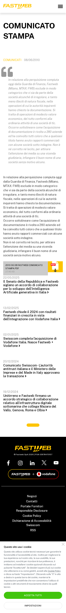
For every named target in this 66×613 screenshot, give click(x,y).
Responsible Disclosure (32, 510)
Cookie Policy (32, 515)
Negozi (32, 496)
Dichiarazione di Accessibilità (31, 520)
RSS (33, 530)
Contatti (31, 501)
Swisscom (33, 525)
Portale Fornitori (32, 506)
